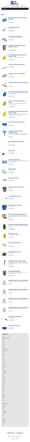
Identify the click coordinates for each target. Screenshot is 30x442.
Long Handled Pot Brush (14, 196)
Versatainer (4, 420)
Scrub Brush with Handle (14, 242)
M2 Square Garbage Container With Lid (18, 224)
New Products (11, 433)
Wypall (3, 423)
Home (2, 10)
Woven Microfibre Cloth (14, 325)
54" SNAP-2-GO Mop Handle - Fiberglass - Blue (15, 131)
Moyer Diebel (4, 395)
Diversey (3, 354)
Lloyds (3, 385)
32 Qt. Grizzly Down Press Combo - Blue (18, 91)
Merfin (3, 391)
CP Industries (4, 348)
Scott (3, 409)
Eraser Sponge (12, 169)
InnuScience (4, 371)
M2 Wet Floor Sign (13, 233)
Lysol (3, 386)
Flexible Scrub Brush (13, 178)
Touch (3, 418)
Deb (3, 353)
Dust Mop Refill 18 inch (14, 159)
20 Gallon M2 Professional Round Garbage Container (16, 46)
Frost (3, 362)
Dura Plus (3, 359)
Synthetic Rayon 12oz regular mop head (18, 280)
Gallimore (3, 363)
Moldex (3, 394)
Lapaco (3, 382)
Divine (3, 356)
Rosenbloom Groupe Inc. (5, 403)
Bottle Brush (11, 150)
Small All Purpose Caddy (14, 251)
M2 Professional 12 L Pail (14, 205)
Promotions (19, 433)
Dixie (3, 357)
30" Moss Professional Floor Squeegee (18, 82)
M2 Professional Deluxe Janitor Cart (17, 214)
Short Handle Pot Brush (14, 27)
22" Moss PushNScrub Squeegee (16, 64)
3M (2, 336)
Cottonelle (3, 347)
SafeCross (3, 406)
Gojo (3, 368)
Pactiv (3, 397)
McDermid (3, 389)
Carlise (3, 342)
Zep (3, 424)
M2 (2, 388)
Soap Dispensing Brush (14, 271)
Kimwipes (3, 377)
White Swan (4, 421)
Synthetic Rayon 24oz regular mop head (18, 307)
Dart (3, 351)
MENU (5, 8)
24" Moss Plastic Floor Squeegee (16, 73)
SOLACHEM (4, 412)
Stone (3, 415)
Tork (3, 417)
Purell (3, 400)
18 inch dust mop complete (15, 36)
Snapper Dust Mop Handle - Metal (16, 261)
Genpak (3, 365)
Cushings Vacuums (5, 350)
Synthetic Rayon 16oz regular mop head (18, 289)
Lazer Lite (3, 383)
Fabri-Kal (3, 360)
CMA (3, 345)
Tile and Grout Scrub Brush (15, 316)
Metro (3, 392)
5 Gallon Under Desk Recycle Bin (16, 122)
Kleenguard (4, 380)
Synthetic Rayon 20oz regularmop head (18, 298)
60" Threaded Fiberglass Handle (16, 141)
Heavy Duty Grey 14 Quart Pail (15, 187)
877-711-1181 (15, 6)
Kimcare (3, 374)
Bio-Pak (3, 339)
